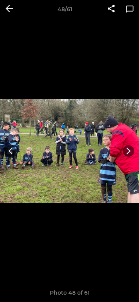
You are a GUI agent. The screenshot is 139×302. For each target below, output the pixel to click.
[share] (111, 9)
